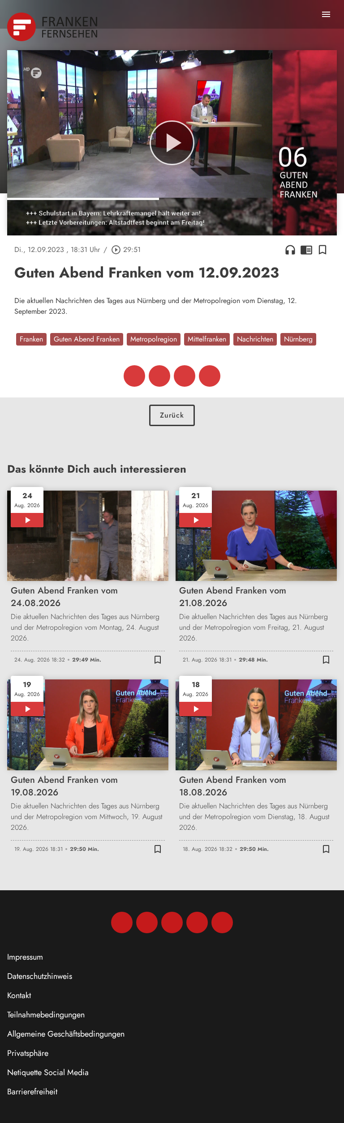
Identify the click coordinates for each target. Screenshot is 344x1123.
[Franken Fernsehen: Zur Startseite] (53, 27)
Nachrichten (255, 339)
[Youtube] (172, 922)
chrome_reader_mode (306, 249)
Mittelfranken (207, 339)
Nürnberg (298, 339)
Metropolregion (153, 339)
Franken (31, 339)
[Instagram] (147, 922)
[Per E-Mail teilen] (209, 376)
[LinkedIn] (197, 922)
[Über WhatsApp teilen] (184, 376)
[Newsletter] (222, 922)
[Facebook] (122, 922)
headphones (290, 249)
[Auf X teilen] (159, 376)
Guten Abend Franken (87, 339)
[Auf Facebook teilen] (134, 376)
